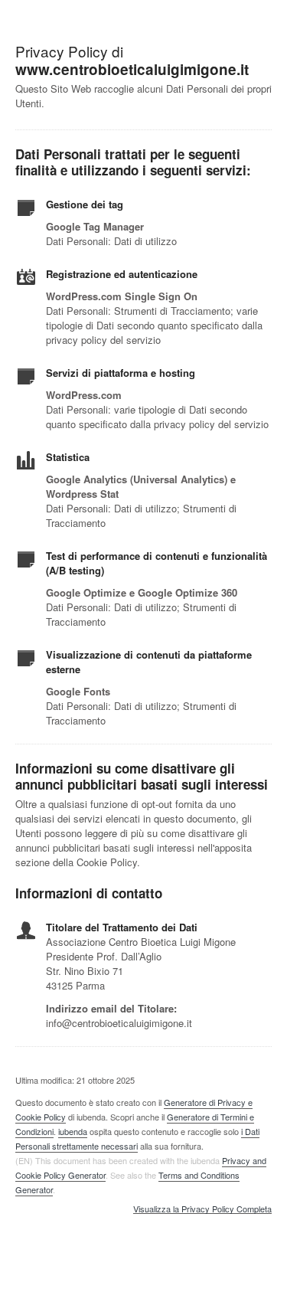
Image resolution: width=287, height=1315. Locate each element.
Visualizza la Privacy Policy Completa (202, 1209)
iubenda (72, 1131)
